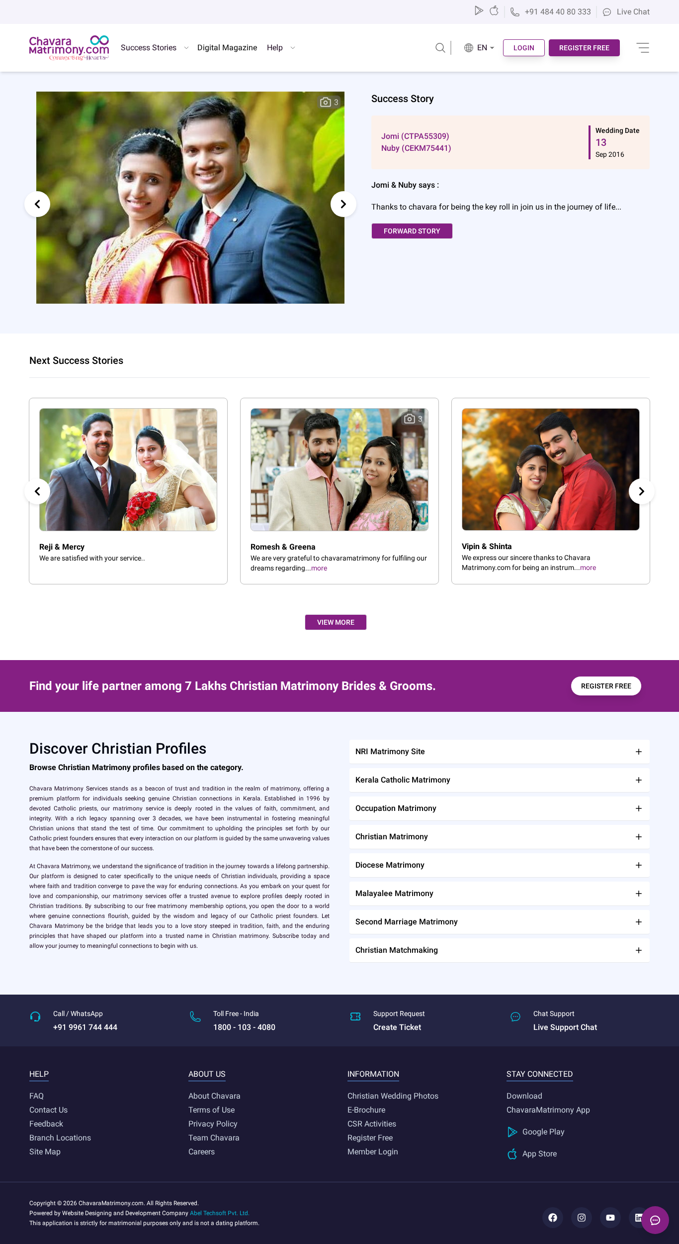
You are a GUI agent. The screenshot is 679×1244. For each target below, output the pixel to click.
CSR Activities (371, 1124)
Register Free (370, 1137)
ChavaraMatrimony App (548, 1110)
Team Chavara (214, 1137)
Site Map (45, 1151)
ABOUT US (207, 1074)
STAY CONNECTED (540, 1074)
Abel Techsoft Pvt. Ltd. (220, 1213)
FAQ (36, 1096)
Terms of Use (211, 1110)
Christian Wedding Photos (392, 1096)
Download (524, 1096)
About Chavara (214, 1096)
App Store (539, 1153)
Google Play (543, 1131)
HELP (39, 1074)
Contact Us (48, 1110)
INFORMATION (373, 1074)
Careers (201, 1151)
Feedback (46, 1124)
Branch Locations (60, 1137)
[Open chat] (655, 1220)
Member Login (372, 1151)
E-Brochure (366, 1110)
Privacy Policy (213, 1124)
